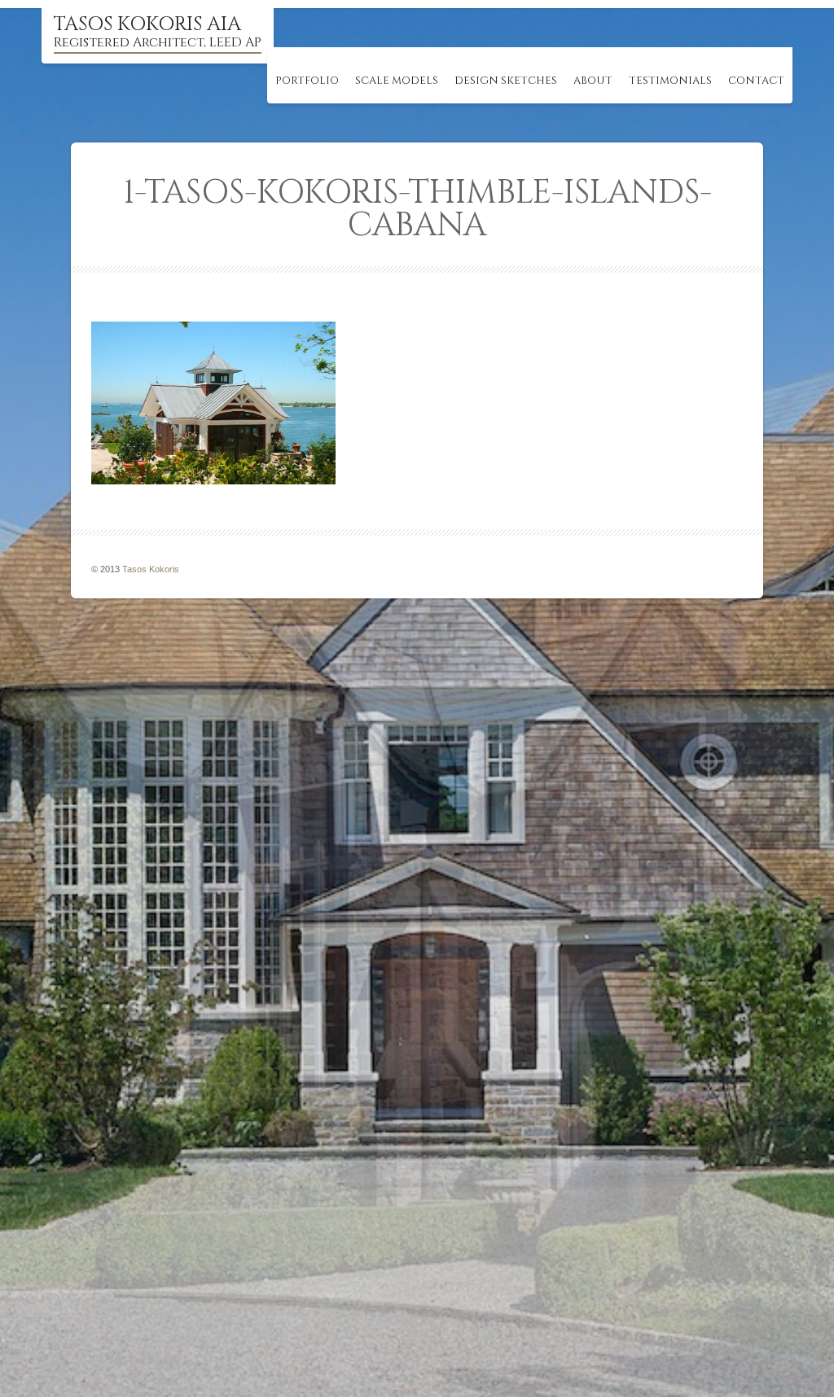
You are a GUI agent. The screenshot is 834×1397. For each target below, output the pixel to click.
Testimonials (670, 80)
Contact (756, 80)
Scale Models (396, 80)
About (592, 80)
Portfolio (307, 80)
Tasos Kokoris (150, 569)
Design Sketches (505, 80)
